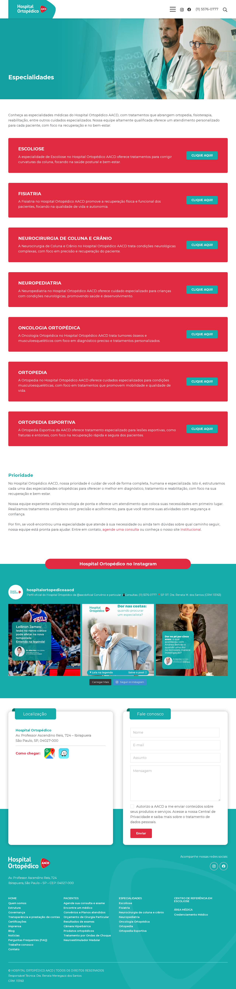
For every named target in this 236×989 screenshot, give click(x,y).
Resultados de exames (79, 921)
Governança (16, 912)
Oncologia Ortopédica (134, 921)
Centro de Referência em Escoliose (193, 900)
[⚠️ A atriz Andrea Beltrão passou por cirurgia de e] (192, 640)
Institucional (191, 530)
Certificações (17, 921)
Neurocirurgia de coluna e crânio (141, 912)
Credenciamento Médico (191, 914)
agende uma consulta (121, 530)
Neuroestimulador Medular (82, 940)
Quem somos (17, 903)
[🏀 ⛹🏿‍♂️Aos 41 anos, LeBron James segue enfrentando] (44, 640)
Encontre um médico (78, 907)
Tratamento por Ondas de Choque (87, 935)
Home (12, 898)
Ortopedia (126, 926)
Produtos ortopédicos (79, 931)
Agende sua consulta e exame (84, 903)
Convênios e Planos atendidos (84, 912)
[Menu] (172, 9)
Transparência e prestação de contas (34, 917)
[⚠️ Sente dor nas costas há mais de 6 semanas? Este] (118, 640)
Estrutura (14, 907)
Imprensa (14, 926)
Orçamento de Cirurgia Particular (86, 917)
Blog (11, 931)
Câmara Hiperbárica (77, 926)
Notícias (14, 935)
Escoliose (125, 903)
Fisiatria (124, 907)
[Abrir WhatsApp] (226, 979)
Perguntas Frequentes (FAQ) (27, 940)
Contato (14, 949)
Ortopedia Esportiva (133, 931)
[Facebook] (189, 9)
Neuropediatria (129, 917)
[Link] (32, 9)
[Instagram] (182, 10)
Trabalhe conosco (20, 944)
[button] (225, 9)
